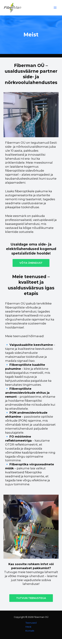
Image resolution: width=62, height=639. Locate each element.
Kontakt (29, 630)
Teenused (31, 622)
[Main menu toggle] (55, 7)
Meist (28, 626)
